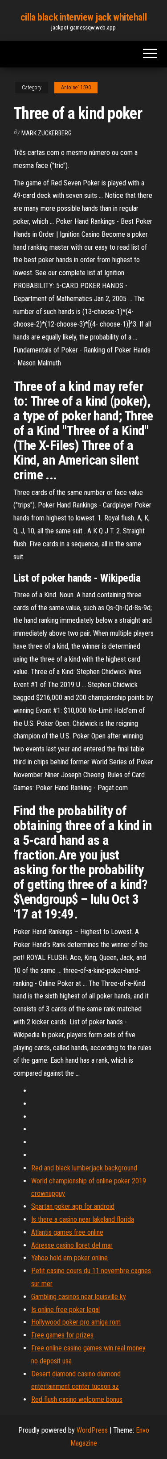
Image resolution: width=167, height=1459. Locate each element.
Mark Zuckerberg (46, 133)
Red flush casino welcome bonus (76, 1399)
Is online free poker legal (65, 1309)
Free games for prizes (62, 1335)
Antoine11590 (76, 87)
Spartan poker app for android (72, 1206)
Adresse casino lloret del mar (72, 1245)
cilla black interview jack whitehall (83, 17)
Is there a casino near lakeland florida (82, 1219)
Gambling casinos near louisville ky (78, 1296)
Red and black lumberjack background (84, 1168)
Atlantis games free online (67, 1232)
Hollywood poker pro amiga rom (76, 1322)
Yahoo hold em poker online (69, 1258)
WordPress (92, 1430)
